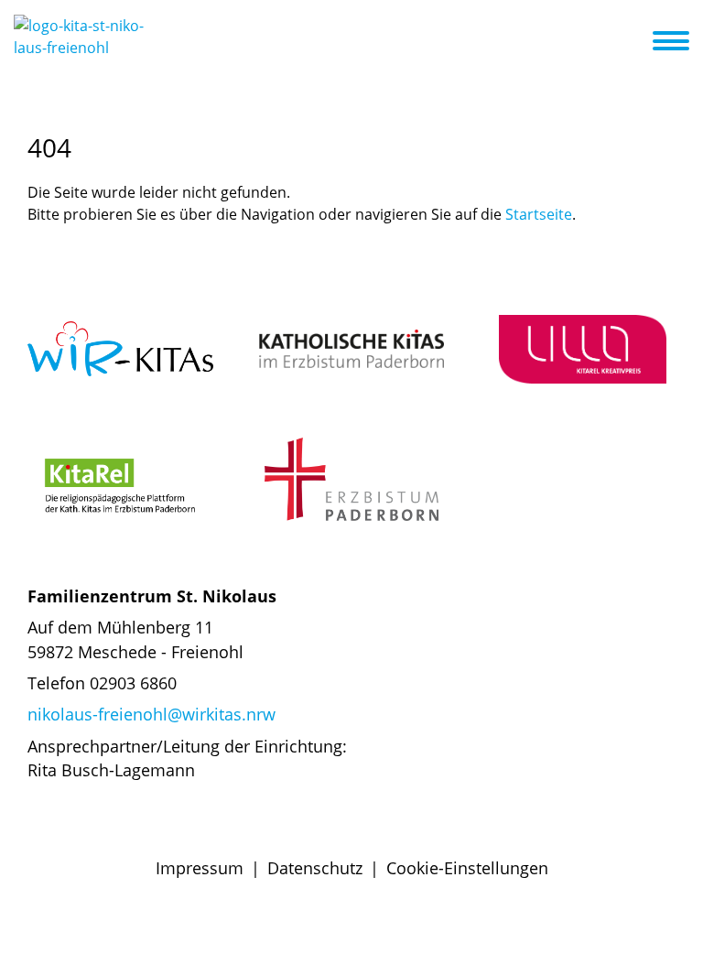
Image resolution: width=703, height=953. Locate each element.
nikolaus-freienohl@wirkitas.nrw (151, 714)
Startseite (538, 214)
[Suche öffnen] (636, 44)
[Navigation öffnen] (682, 41)
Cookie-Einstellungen (467, 868)
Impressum (199, 868)
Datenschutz (314, 868)
